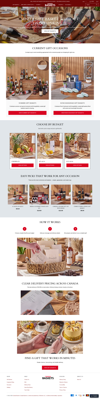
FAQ (25, 382)
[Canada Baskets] (50, 5)
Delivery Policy (63, 379)
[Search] (97, 4)
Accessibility (62, 384)
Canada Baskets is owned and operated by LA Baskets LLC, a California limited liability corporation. (41, 395)
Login (92, 1)
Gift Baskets (9, 379)
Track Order (26, 390)
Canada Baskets (16, 395)
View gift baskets (50, 31)
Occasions (9, 384)
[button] (16, 5)
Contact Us (26, 379)
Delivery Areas (27, 384)
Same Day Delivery (28, 387)
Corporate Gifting (10, 382)
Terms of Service (63, 387)
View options (22, 165)
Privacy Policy (63, 390)
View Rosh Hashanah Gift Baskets (72, 112)
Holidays (8, 387)
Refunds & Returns (64, 382)
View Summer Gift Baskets (27, 112)
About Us (79, 379)
